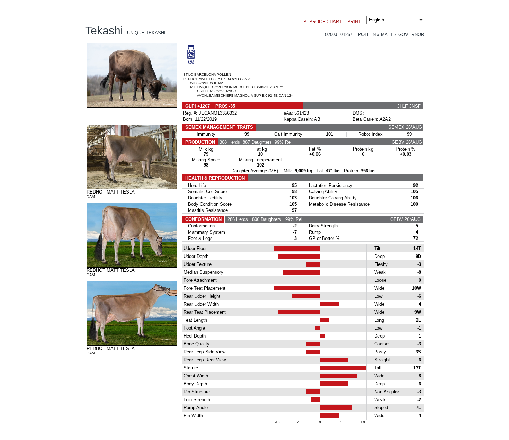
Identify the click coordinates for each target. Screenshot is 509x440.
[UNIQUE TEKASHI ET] (132, 106)
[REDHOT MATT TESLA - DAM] (132, 188)
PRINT (354, 21)
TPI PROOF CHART (321, 21)
